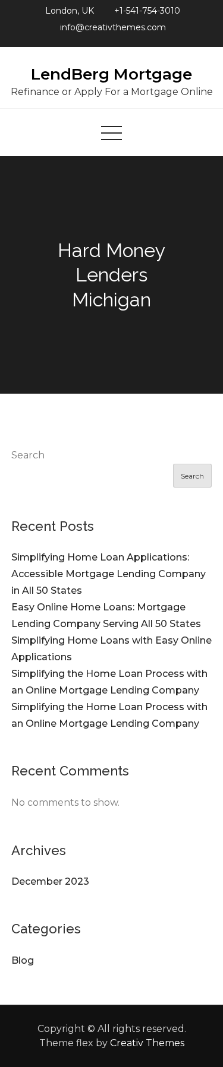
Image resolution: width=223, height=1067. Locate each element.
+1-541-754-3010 (147, 10)
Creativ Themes (147, 1043)
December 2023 (50, 881)
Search (28, 455)
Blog (22, 960)
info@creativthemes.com (113, 27)
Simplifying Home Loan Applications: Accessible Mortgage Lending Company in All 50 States (108, 574)
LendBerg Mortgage (111, 74)
